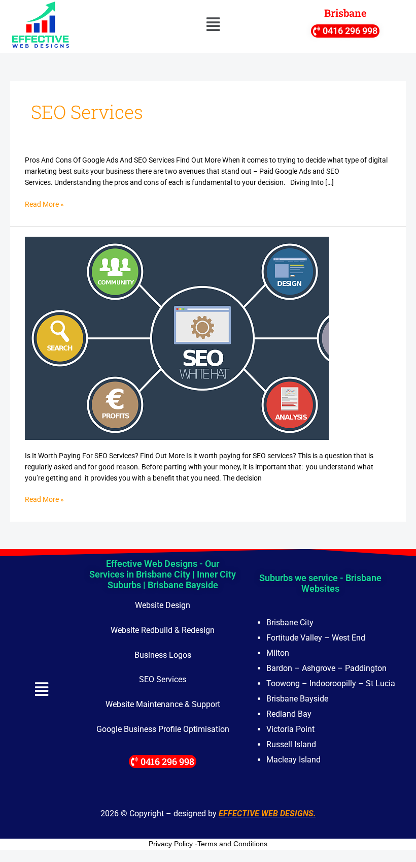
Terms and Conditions (232, 844)
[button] (213, 25)
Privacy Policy (171, 844)
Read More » (44, 204)
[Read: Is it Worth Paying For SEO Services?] (177, 338)
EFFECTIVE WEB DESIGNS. (267, 813)
